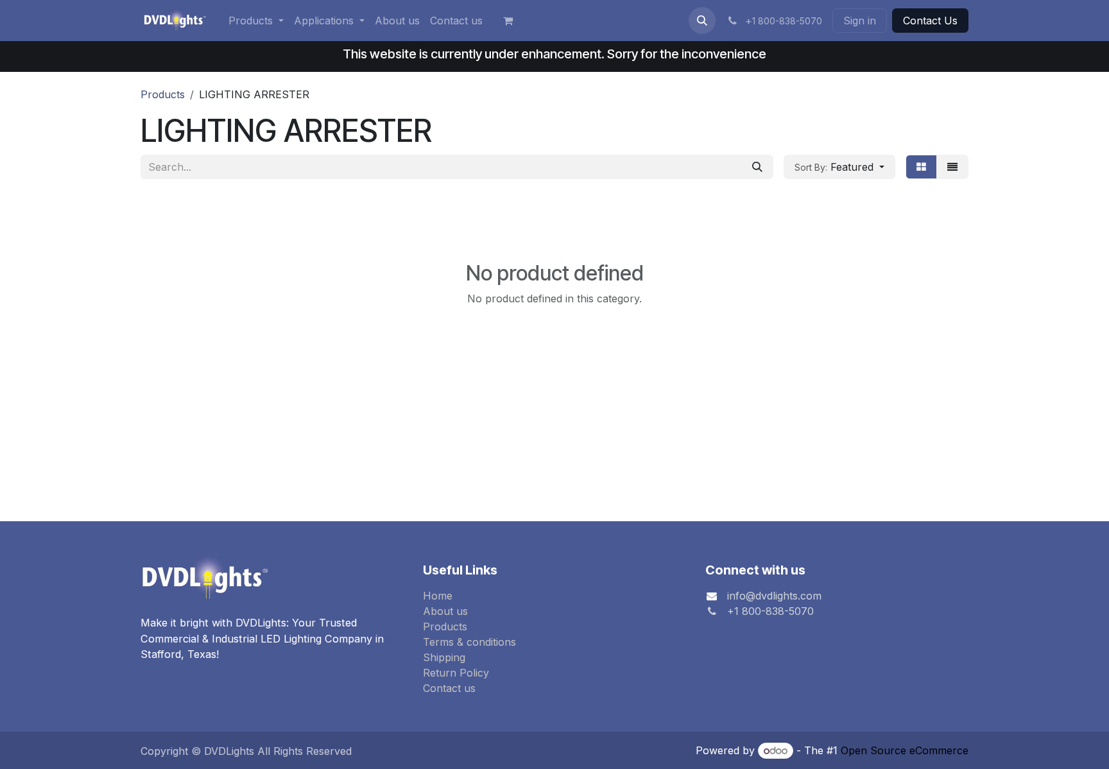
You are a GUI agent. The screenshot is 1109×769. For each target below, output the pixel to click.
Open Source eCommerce (904, 750)
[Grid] (921, 167)
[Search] (757, 167)
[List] (952, 167)
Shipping (444, 657)
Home (437, 595)
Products (163, 94)
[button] (702, 20)
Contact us (449, 688)
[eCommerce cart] (513, 20)
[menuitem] (256, 20)
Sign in (859, 20)
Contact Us (930, 20)
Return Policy (456, 672)
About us (445, 611)
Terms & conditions (469, 641)
